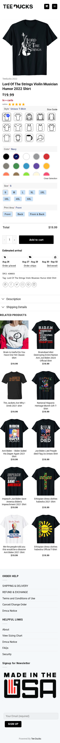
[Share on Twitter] (17, 284)
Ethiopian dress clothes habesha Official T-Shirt (45, 548)
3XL (7, 198)
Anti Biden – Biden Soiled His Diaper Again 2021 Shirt (14, 454)
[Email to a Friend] (22, 284)
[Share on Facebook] (11, 284)
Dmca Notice (9, 610)
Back (20, 214)
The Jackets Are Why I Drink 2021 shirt (14, 404)
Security (7, 654)
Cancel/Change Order (14, 604)
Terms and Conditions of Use (18, 598)
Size (7, 185)
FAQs (5, 648)
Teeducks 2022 (9, 78)
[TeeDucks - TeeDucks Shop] (18, 6)
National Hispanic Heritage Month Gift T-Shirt (46, 406)
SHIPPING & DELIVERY (15, 585)
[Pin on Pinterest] (28, 284)
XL (32, 192)
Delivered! (52, 265)
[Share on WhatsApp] (5, 284)
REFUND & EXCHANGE (15, 592)
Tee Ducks (36, 738)
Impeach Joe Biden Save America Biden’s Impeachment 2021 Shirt (14, 501)
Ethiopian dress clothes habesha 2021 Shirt (45, 500)
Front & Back (37, 214)
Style (15, 108)
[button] (54, 6)
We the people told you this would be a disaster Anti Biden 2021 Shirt (14, 549)
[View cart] (46, 6)
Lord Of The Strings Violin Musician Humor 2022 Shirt (31, 277)
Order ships (30, 265)
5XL (29, 198)
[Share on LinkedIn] (34, 284)
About (5, 629)
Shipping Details (16, 307)
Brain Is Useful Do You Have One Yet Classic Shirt (14, 355)
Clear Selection (50, 178)
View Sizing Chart (12, 635)
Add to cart (36, 240)
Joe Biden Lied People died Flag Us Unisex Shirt (46, 452)
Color (10, 149)
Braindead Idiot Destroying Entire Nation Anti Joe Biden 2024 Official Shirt (46, 356)
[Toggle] (3, 299)
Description (13, 299)
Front (8, 214)
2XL (42, 192)
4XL (18, 198)
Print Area (13, 207)
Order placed (9, 265)
